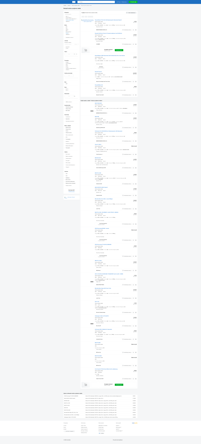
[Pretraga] (78, 2)
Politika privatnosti (84, 427)
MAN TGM (97, 116)
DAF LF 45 (97, 301)
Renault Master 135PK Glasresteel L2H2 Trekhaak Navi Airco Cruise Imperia (110, 55)
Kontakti (65, 429)
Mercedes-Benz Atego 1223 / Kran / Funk (103, 288)
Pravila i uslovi (83, 425)
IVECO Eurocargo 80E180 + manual (102, 228)
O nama (65, 425)
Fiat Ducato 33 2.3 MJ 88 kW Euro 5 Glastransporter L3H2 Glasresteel (108, 131)
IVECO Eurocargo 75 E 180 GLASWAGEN (103, 244)
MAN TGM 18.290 (98, 103)
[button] (133, 30)
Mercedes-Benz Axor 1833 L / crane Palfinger (104, 198)
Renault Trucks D (98, 71)
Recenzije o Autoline (84, 430)
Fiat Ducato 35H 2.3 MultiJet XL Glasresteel (103, 329)
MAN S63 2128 (98, 157)
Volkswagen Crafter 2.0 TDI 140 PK (70, 417)
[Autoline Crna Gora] (67, 2)
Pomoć (65, 427)
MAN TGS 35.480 (98, 355)
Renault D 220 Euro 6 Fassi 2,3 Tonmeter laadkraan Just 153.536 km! (108, 33)
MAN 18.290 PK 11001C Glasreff (101, 187)
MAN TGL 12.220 (98, 260)
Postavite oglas (119, 50)
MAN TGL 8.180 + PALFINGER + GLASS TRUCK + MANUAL (106, 212)
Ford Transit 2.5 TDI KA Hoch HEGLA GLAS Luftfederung (106, 369)
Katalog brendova (84, 432)
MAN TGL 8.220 (67, 405)
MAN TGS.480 (97, 342)
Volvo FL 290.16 (98, 144)
